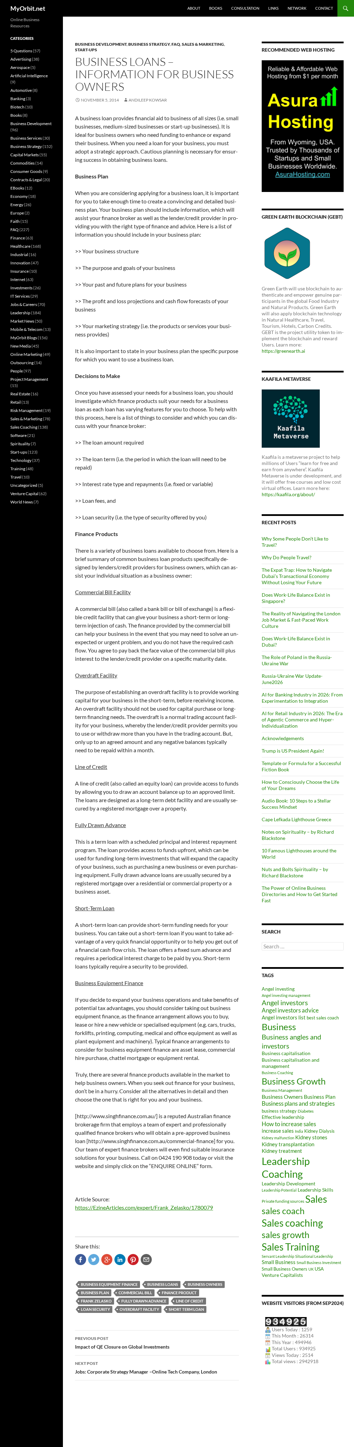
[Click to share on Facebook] (80, 1259)
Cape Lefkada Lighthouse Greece (296, 819)
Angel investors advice (290, 1010)
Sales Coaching (23, 427)
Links (273, 8)
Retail (15, 402)
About (193, 8)
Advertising (20, 59)
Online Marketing (26, 354)
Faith (15, 221)
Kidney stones (311, 1137)
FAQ (175, 44)
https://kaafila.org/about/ (288, 494)
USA (319, 1269)
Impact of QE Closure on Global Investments (122, 1343)
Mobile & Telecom (26, 329)
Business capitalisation (286, 1053)
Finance (17, 237)
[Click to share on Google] (106, 1259)
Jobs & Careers (23, 304)
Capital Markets (24, 154)
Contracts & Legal (26, 179)
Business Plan (95, 1292)
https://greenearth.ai (283, 351)
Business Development (101, 44)
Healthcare (20, 246)
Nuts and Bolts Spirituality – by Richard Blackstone (295, 872)
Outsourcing (22, 362)
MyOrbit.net (27, 8)
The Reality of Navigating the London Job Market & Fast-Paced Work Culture (301, 620)
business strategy (279, 1111)
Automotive (21, 90)
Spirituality (20, 443)
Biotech (17, 106)
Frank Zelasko (96, 1301)
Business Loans (162, 1284)
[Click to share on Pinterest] (133, 1259)
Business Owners (205, 1284)
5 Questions (21, 50)
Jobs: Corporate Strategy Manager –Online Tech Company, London (146, 1368)
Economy (19, 196)
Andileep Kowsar (148, 100)
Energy (16, 204)
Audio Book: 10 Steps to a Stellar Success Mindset (296, 804)
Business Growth (294, 1081)
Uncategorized (23, 485)
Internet (17, 279)
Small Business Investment (319, 1262)
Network (297, 8)
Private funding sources (283, 1201)
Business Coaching (277, 1072)
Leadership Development (288, 1183)
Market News (22, 321)
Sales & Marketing (203, 44)
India (299, 1131)
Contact (324, 8)
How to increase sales (289, 1124)
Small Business (279, 1262)
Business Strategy (149, 44)
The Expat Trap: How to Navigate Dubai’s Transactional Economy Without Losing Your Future (297, 576)
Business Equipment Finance (109, 1284)
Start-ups (86, 49)
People (16, 371)
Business (279, 1026)
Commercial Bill (135, 1292)
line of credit (190, 1301)
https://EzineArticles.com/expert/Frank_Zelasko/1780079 (144, 1207)
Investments (21, 287)
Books (215, 8)
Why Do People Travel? (286, 557)
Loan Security (95, 1309)
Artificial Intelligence (29, 75)
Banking (17, 98)
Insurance (19, 271)
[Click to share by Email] (146, 1259)
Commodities (22, 163)
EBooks (17, 188)
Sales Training (290, 1247)
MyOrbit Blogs (23, 337)
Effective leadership (283, 1117)
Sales (316, 1199)
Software (18, 435)
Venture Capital (24, 493)
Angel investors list (284, 1017)
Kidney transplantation (288, 1144)
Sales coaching (292, 1223)
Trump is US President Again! (293, 751)
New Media (20, 346)
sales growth (285, 1234)
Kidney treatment (282, 1151)
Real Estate (20, 393)
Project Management (29, 379)
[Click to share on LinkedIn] (119, 1259)
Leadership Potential (279, 1190)
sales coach (283, 1211)
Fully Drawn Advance (143, 1301)
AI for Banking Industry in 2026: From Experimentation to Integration (302, 698)
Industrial (19, 254)
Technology (20, 460)
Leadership (20, 312)
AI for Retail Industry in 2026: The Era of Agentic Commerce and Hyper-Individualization (302, 719)
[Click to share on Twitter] (93, 1259)
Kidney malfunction (278, 1137)
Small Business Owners (284, 1269)
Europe (17, 213)
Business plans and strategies (298, 1103)
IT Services (20, 296)
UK (311, 1269)
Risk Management (26, 410)
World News (21, 502)
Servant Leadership (278, 1256)
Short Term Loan (186, 1309)
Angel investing (278, 989)
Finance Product (179, 1292)
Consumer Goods (26, 171)
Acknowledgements (283, 738)
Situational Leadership (314, 1256)
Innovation (20, 262)
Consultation (245, 8)
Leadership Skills (315, 1190)
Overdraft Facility (139, 1309)
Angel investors (285, 1003)
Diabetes (306, 1111)
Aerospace (20, 67)
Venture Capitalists (282, 1275)
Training (17, 468)
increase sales (278, 1131)
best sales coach (323, 1017)
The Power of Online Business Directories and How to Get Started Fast (299, 894)
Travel (15, 477)
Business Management (282, 1090)
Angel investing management (286, 995)
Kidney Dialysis (319, 1131)
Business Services (26, 138)
